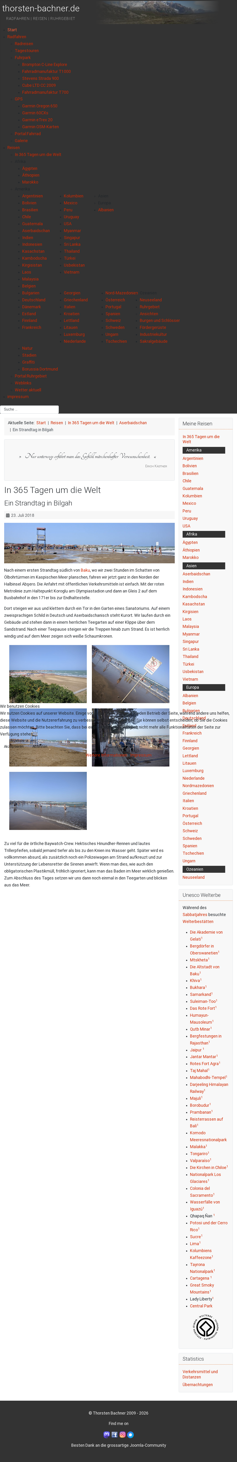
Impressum (141, 755)
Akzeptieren (14, 746)
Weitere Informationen (106, 755)
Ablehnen (39, 746)
